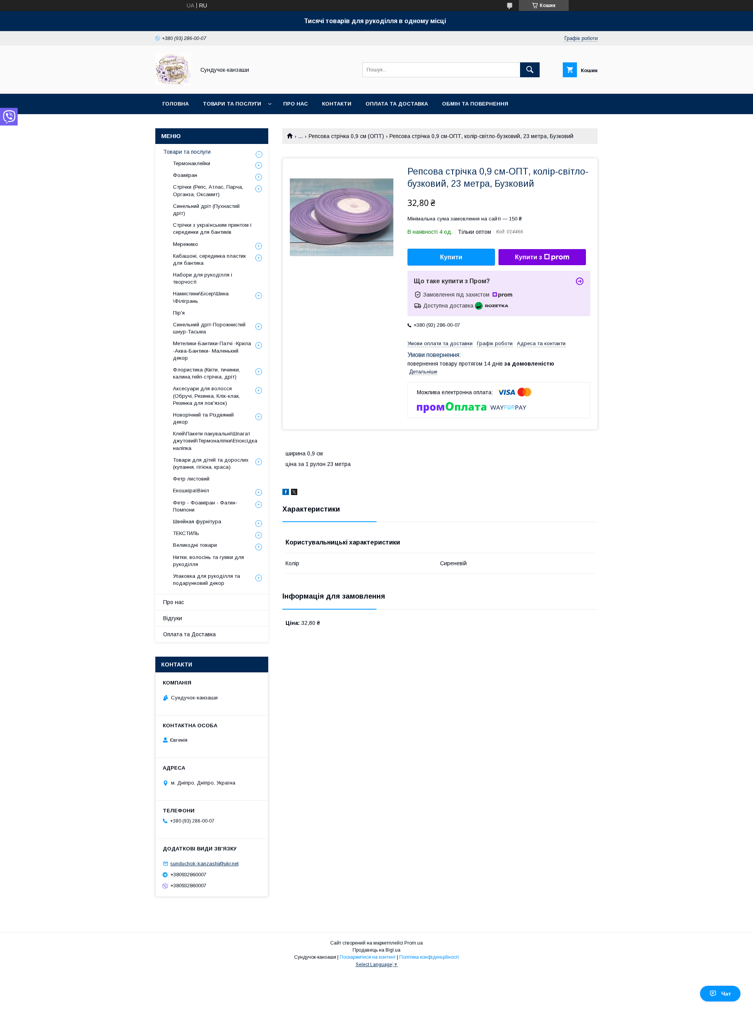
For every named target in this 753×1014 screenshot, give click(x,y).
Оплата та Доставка (397, 104)
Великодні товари (195, 545)
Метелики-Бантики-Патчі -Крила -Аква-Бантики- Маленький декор (212, 350)
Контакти (336, 104)
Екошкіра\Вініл (191, 490)
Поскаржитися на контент (368, 957)
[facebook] (285, 493)
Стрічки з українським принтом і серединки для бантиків (212, 228)
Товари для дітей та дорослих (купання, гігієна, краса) (211, 463)
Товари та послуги (232, 104)
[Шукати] (530, 69)
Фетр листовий (191, 479)
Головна (175, 104)
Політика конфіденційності (429, 957)
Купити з (528, 257)
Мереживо (185, 244)
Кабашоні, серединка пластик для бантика (209, 259)
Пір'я (179, 313)
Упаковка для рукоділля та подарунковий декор (206, 579)
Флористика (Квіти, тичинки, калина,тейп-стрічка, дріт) (206, 373)
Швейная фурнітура (197, 521)
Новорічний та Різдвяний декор (203, 418)
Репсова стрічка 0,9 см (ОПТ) (346, 136)
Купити (451, 257)
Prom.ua (413, 943)
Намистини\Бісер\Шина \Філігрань (201, 297)
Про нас (295, 104)
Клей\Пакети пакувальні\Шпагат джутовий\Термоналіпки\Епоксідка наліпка (215, 441)
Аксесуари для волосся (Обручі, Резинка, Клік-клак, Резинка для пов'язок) (206, 396)
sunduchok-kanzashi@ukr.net (204, 864)
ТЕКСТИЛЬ (186, 533)
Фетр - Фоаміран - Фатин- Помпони (205, 506)
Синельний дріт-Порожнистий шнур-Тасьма (209, 328)
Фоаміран (185, 175)
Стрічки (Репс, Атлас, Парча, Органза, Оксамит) (208, 190)
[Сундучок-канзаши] (173, 83)
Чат (726, 993)
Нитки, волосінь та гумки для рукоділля (208, 560)
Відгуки (172, 618)
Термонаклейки (191, 163)
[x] (294, 493)
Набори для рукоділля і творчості (202, 278)
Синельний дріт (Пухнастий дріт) (206, 209)
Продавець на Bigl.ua (376, 950)
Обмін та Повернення (475, 104)
